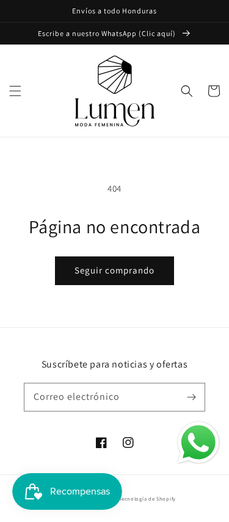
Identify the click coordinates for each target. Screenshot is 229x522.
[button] (15, 91)
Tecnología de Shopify (147, 498)
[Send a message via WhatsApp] (198, 442)
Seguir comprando (114, 270)
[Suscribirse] (191, 396)
